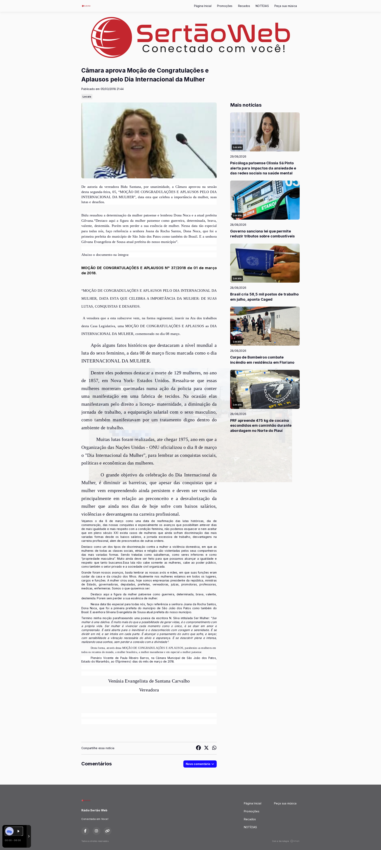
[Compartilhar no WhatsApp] (214, 748)
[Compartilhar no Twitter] (206, 748)
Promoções (225, 6)
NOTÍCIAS (262, 6)
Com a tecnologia (280, 841)
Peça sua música (285, 6)
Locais (87, 96)
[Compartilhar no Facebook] (198, 748)
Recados (244, 6)
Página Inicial (203, 6)
